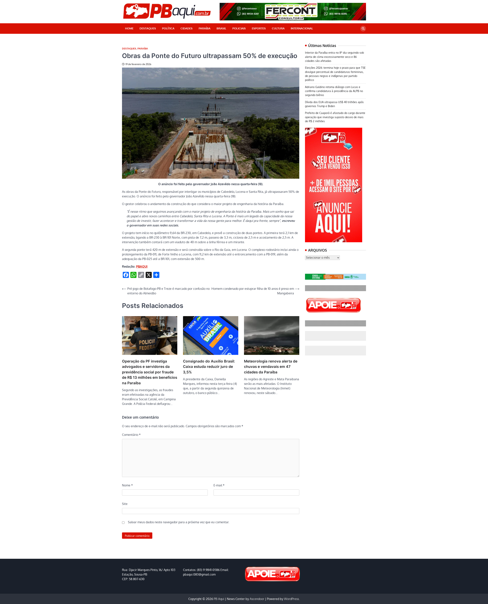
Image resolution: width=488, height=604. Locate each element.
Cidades (187, 28)
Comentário (131, 435)
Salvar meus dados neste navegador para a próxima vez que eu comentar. (178, 522)
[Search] (363, 28)
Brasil (221, 28)
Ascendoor (257, 599)
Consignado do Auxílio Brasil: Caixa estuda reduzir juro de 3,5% (209, 366)
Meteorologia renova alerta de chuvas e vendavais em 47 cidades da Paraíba (270, 366)
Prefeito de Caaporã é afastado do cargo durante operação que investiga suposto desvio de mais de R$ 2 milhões (335, 117)
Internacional (302, 28)
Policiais (239, 28)
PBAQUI (142, 266)
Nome (127, 485)
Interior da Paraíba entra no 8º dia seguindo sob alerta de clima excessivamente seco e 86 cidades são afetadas (334, 56)
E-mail (219, 485)
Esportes (259, 28)
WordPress (291, 599)
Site (125, 504)
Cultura (278, 28)
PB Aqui (219, 599)
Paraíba (204, 28)
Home (129, 28)
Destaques (148, 28)
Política (168, 28)
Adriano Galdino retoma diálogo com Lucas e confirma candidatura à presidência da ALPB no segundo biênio (334, 91)
